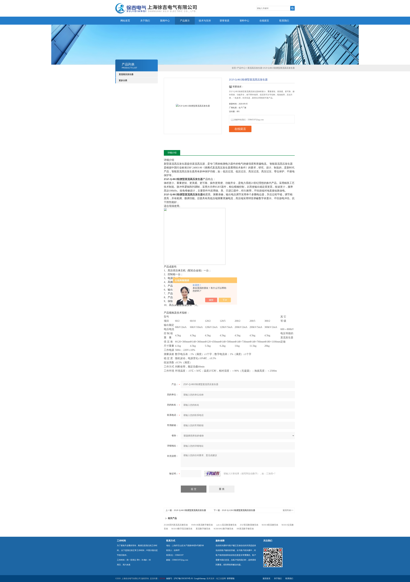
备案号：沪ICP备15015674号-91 (179, 578)
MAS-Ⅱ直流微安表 (270, 525)
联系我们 (284, 20)
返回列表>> (288, 510)
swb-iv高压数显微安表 (226, 525)
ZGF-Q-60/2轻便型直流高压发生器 (190, 510)
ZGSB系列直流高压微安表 (176, 525)
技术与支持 (205, 20)
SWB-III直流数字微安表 (202, 525)
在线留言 (264, 20)
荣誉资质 (224, 20)
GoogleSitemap (200, 578)
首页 (234, 68)
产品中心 (241, 68)
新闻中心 (165, 20)
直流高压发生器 (126, 74)
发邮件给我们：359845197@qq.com (249, 120)
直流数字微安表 (203, 528)
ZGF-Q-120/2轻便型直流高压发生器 (238, 510)
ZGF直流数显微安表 (249, 525)
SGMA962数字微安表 (223, 528)
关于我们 (145, 20)
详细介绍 (172, 152)
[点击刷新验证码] (212, 473)
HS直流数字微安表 (245, 528)
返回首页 (266, 578)
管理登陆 (230, 578)
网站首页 (125, 20)
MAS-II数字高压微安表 (181, 528)
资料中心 (244, 20)
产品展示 (185, 20)
